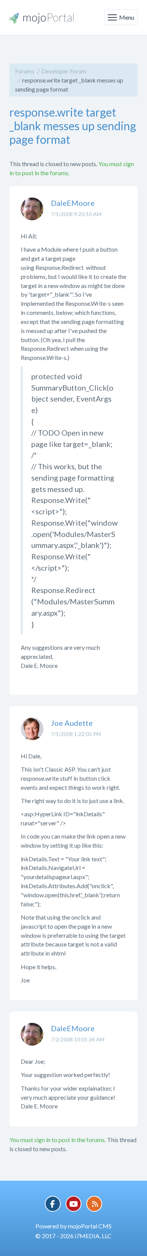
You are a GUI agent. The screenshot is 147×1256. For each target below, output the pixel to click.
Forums (24, 71)
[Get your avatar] (32, 215)
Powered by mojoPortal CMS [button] (73, 1226)
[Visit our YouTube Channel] (73, 1204)
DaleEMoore (73, 202)
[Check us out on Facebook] (53, 1204)
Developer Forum (63, 71)
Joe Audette (72, 722)
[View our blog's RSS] (94, 1204)
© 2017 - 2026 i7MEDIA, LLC (73, 1235)
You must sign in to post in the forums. (57, 1139)
